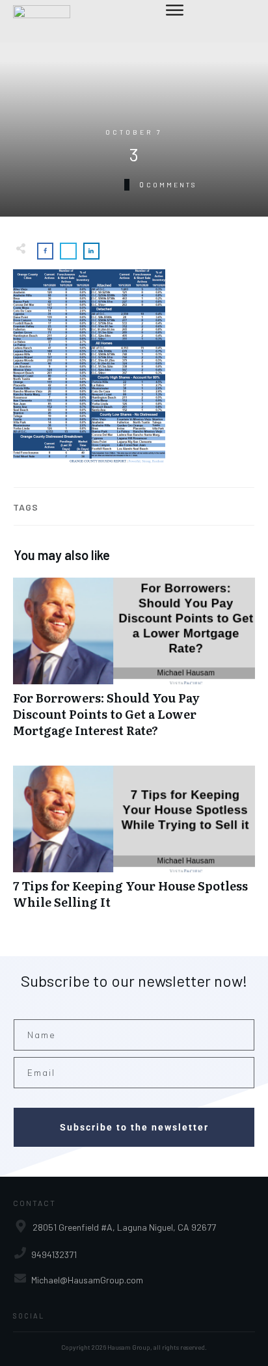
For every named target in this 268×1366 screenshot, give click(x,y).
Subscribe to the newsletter (134, 1127)
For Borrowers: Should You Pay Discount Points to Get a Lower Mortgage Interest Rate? (134, 665)
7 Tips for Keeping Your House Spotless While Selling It (134, 844)
